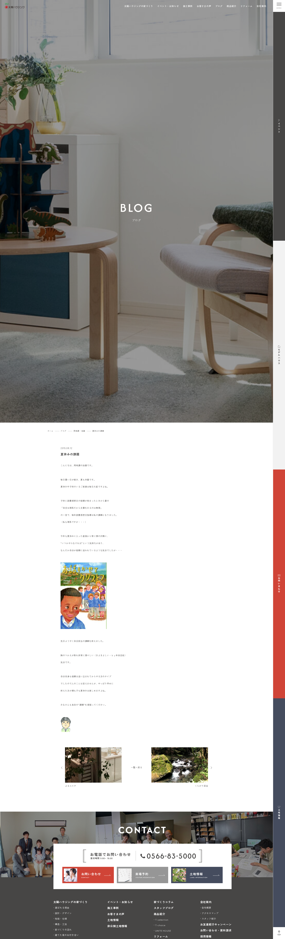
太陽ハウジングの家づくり (138, 6)
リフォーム (246, 6)
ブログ (219, 6)
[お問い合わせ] (88, 875)
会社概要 (206, 907)
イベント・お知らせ (168, 6)
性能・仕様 (61, 918)
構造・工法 (61, 924)
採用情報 (206, 936)
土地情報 (113, 920)
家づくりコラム (164, 902)
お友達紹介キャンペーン (216, 924)
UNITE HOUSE (163, 930)
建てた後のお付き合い (67, 934)
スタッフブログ (164, 908)
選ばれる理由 (62, 907)
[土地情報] (197, 875)
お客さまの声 (204, 6)
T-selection (161, 919)
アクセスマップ (210, 913)
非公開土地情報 (117, 926)
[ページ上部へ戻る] (279, 933)
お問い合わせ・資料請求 (216, 930)
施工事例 (188, 6)
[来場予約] (142, 875)
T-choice (160, 925)
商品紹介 (231, 6)
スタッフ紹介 (209, 918)
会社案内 (261, 6)
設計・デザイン (63, 913)
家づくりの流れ (63, 929)
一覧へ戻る (136, 767)
